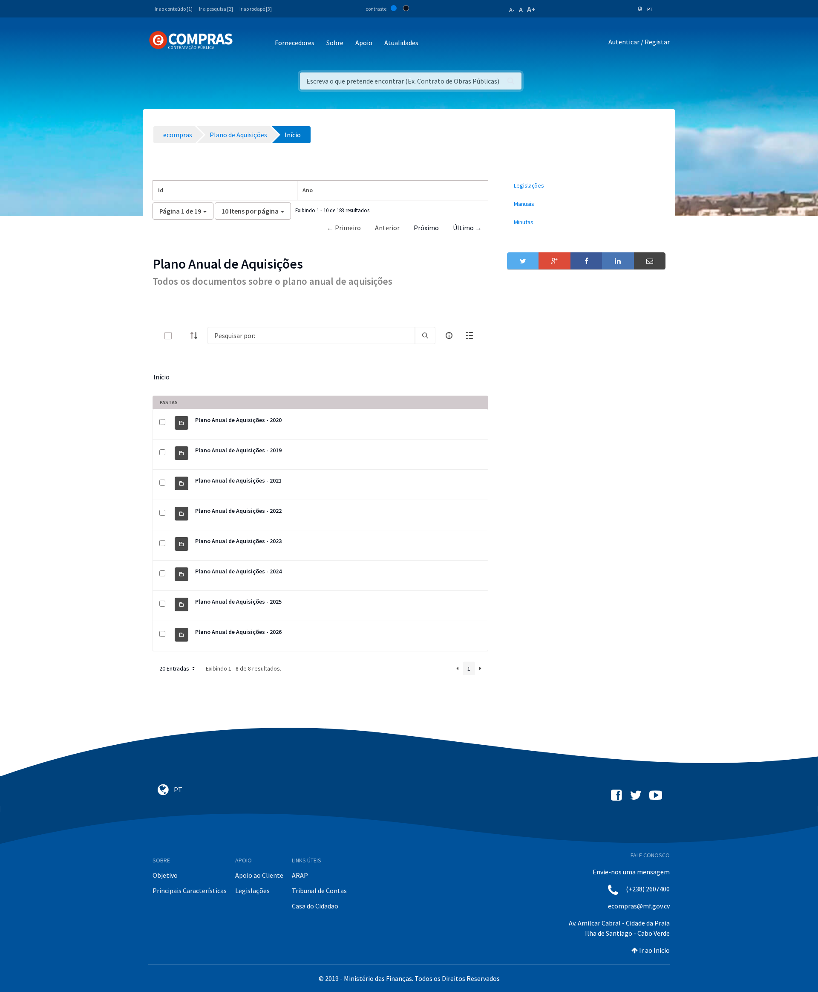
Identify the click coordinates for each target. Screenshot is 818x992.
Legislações (252, 890)
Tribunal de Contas (319, 890)
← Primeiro (344, 227)
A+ (531, 9)
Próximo (426, 227)
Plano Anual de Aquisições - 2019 (238, 450)
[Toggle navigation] (244, 43)
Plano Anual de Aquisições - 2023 (238, 541)
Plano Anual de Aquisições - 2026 (238, 632)
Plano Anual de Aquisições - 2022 (238, 511)
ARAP (300, 875)
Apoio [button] (363, 42)
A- (512, 10)
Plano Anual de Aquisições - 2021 (238, 480)
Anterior (387, 227)
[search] (425, 335)
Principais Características (190, 890)
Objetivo (165, 875)
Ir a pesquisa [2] (216, 9)
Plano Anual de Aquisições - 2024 (238, 571)
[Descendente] (196, 335)
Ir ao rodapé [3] (255, 9)
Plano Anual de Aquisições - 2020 (238, 420)
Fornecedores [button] (294, 42)
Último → (467, 227)
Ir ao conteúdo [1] (174, 9)
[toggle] (182, 335)
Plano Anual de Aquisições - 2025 (238, 601)
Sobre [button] (334, 42)
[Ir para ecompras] (190, 40)
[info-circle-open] (449, 335)
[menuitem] (586, 185)
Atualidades (401, 42)
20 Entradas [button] (174, 668)
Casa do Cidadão (315, 906)
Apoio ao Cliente (259, 875)
